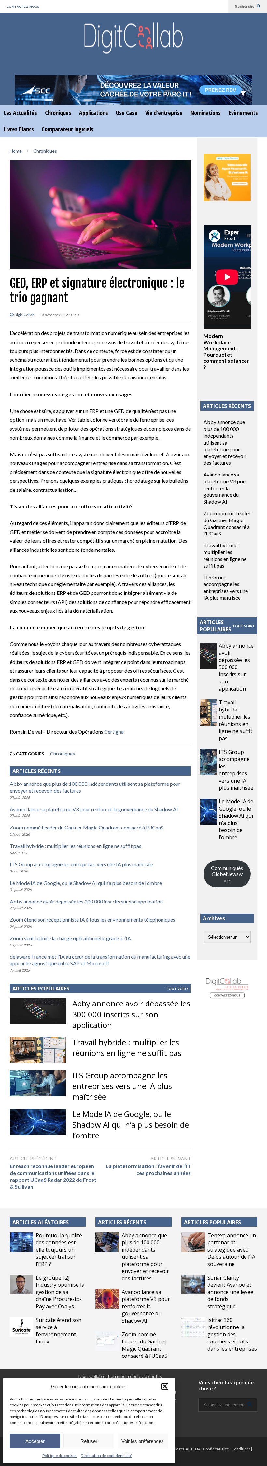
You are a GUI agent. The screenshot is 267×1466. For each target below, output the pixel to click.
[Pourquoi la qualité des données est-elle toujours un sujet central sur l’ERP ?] (21, 1242)
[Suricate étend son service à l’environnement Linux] (21, 1327)
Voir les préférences (142, 1441)
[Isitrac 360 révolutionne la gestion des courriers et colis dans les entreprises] (193, 1327)
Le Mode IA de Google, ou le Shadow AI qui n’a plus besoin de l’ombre (86, 883)
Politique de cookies (59, 1455)
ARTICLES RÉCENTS (122, 1222)
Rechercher (246, 6)
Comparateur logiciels (67, 129)
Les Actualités (20, 113)
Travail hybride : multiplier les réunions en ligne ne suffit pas (75, 846)
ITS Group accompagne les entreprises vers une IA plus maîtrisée (81, 864)
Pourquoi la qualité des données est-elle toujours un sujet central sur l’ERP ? (59, 1250)
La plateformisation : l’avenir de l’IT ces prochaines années (148, 1169)
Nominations (205, 113)
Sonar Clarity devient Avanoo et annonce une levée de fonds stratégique (230, 1292)
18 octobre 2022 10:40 (59, 314)
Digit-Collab (24, 314)
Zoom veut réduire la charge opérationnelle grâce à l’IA (70, 938)
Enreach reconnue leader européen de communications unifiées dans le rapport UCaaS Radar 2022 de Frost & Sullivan (53, 1176)
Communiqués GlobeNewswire (227, 874)
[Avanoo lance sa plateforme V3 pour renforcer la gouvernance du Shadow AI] (107, 1299)
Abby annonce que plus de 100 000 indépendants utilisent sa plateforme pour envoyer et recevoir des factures (225, 442)
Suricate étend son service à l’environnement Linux (58, 1330)
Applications (93, 113)
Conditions (241, 1448)
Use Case (126, 113)
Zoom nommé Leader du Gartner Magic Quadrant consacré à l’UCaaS (86, 827)
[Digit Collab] (133, 44)
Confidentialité (216, 1448)
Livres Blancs (19, 129)
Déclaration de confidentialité (106, 1455)
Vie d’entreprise (164, 113)
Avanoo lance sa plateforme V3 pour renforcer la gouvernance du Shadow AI (94, 809)
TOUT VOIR (176, 988)
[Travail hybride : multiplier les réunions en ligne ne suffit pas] (38, 1050)
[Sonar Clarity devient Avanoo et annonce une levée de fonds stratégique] (193, 1284)
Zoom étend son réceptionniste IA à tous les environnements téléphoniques (92, 919)
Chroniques (58, 113)
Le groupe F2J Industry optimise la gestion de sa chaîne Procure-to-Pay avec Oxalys (60, 1292)
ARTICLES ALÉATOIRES (40, 1222)
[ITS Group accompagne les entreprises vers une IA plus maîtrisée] (38, 1083)
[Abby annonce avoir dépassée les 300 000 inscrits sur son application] (38, 1011)
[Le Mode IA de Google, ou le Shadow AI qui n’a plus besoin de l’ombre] (38, 1122)
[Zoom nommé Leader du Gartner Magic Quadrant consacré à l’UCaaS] (107, 1341)
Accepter (35, 1441)
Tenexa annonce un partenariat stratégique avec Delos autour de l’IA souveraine (231, 1250)
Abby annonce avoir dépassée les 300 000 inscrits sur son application (86, 901)
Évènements (243, 113)
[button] (165, 1386)
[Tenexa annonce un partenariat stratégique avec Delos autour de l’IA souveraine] (193, 1242)
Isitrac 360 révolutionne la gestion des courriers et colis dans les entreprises (232, 1334)
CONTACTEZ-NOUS (23, 6)
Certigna (114, 731)
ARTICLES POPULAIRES (40, 988)
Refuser (88, 1441)
